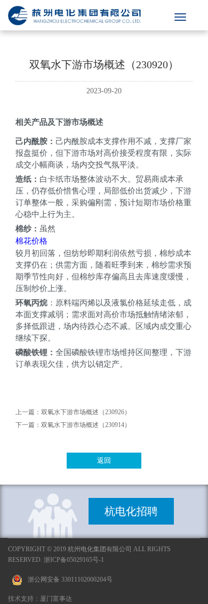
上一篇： (28, 412)
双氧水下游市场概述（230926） (86, 412)
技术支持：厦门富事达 (40, 598)
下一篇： (28, 425)
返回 (104, 460)
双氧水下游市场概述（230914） (86, 425)
